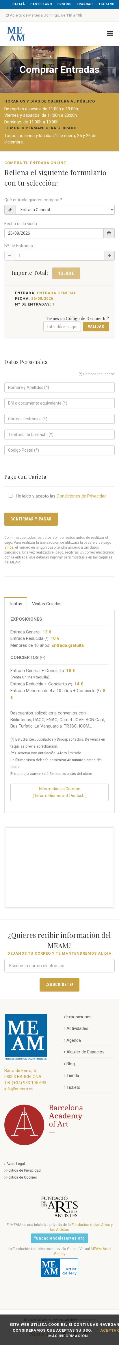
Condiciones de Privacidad (82, 496)
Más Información (68, 1336)
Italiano (107, 4)
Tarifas (15, 603)
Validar (96, 326)
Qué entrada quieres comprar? (33, 199)
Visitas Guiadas (47, 603)
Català (18, 4)
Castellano (41, 4)
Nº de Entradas (18, 245)
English (64, 4)
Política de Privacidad (23, 1170)
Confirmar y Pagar (31, 519)
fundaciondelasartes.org (59, 1238)
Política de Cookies (21, 1177)
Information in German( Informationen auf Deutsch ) (60, 792)
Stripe (8, 547)
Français (85, 4)
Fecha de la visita (20, 223)
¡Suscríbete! (59, 984)
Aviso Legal (15, 1164)
